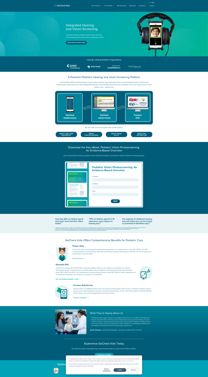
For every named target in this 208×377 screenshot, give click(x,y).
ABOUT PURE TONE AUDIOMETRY (66, 134)
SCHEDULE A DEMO (104, 355)
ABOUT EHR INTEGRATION (142, 134)
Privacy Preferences (107, 370)
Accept (120, 370)
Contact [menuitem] (151, 6)
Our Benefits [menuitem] (108, 6)
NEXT (115, 201)
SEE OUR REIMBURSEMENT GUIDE (67, 279)
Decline (133, 370)
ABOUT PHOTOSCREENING (91, 134)
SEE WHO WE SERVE (80, 298)
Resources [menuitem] (132, 6)
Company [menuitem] (142, 6)
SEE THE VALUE (77, 258)
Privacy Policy (130, 361)
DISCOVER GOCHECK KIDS (76, 42)
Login (152, 2)
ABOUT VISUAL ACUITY (116, 134)
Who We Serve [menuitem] (121, 6)
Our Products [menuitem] (95, 6)
